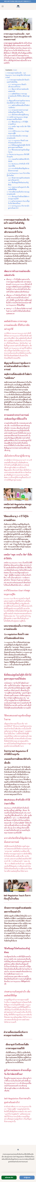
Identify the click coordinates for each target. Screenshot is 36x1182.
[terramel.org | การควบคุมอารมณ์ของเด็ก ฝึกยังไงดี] (18, 6)
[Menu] (2, 6)
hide (15, 70)
